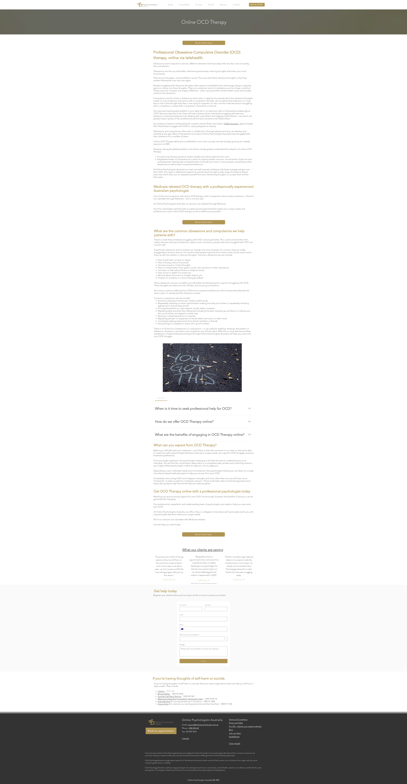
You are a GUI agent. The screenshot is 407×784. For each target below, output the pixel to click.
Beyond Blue (164, 693)
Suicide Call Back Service (169, 696)
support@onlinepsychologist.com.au (203, 725)
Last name (208, 605)
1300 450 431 (193, 728)
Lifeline (161, 691)
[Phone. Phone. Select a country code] (183, 629)
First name (183, 605)
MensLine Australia (167, 699)
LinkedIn (185, 738)
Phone (181, 625)
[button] (170, 4)
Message (182, 645)
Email (182, 615)
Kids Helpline (164, 701)
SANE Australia (231, 123)
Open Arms (163, 704)
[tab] (161, 398)
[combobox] (203, 639)
